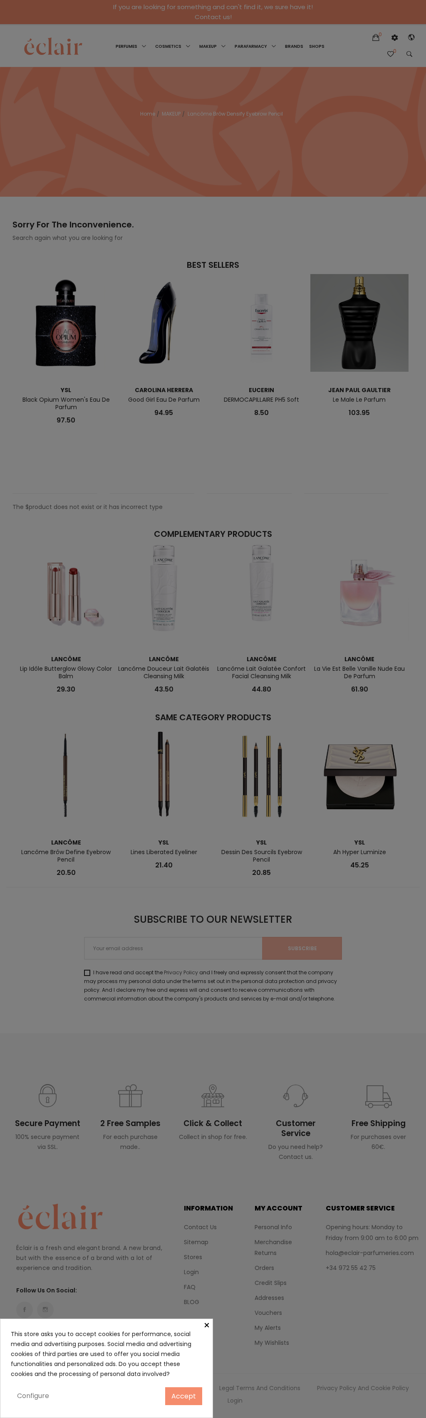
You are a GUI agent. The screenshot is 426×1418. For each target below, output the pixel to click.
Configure (33, 1396)
